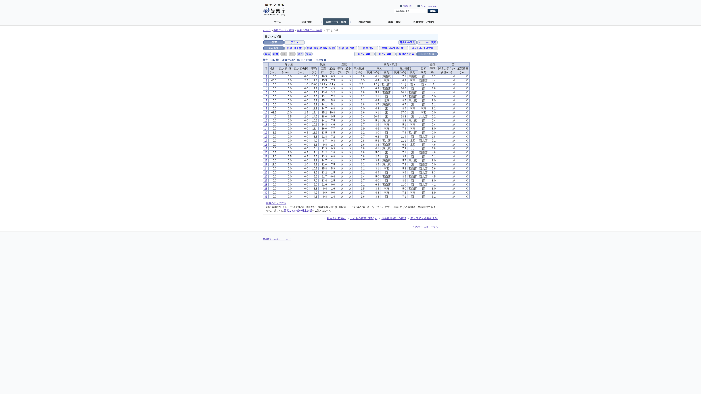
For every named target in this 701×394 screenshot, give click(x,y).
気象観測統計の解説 (394, 218)
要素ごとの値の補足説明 (298, 210)
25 (265, 172)
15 (265, 132)
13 (265, 124)
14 (265, 128)
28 (265, 184)
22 (265, 160)
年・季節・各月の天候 (424, 218)
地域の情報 (365, 21)
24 (265, 168)
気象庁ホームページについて (277, 239)
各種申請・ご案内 (423, 21)
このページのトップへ (425, 226)
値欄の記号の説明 (276, 203)
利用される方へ (336, 218)
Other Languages (429, 6)
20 (265, 152)
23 (265, 164)
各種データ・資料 (336, 21)
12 (265, 120)
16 (265, 136)
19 (265, 148)
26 (265, 176)
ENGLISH (408, 6)
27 (265, 180)
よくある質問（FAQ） (363, 218)
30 (265, 192)
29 (265, 188)
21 (265, 156)
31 (265, 196)
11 (266, 116)
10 (265, 112)
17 (265, 140)
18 (265, 144)
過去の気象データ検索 (309, 30)
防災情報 (307, 21)
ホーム (277, 21)
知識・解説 (394, 21)
